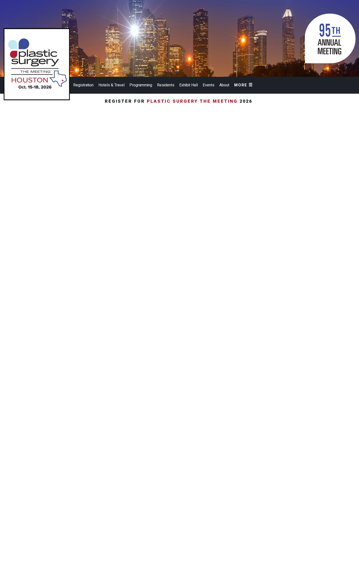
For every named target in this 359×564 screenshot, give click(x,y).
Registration (83, 85)
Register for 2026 (179, 101)
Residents (165, 85)
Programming (140, 85)
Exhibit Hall (188, 85)
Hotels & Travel (111, 85)
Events (208, 85)
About (224, 85)
